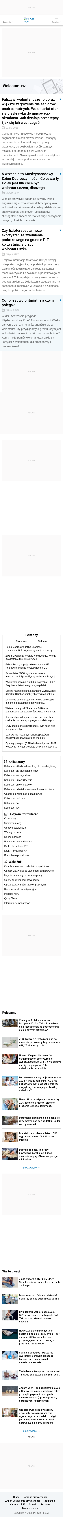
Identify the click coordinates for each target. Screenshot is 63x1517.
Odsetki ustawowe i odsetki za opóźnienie (27, 866)
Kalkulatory (17, 761)
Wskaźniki (16, 861)
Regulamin (49, 1500)
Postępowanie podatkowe (18, 841)
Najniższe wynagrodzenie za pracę (23, 875)
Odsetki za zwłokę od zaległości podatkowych (29, 870)
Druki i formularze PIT (16, 846)
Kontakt (33, 1504)
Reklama (45, 1504)
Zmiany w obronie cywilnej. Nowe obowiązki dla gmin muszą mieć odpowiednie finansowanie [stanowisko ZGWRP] (30, 701)
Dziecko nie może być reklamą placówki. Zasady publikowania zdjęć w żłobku (28, 736)
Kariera (14, 1504)
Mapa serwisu (30, 1508)
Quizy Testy (10, 898)
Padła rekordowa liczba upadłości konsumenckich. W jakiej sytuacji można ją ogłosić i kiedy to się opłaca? (29, 649)
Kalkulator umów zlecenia (18, 780)
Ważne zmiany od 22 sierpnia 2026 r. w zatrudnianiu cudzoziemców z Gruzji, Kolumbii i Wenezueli (31, 710)
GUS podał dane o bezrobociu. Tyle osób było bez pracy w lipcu (30, 727)
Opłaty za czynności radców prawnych (25, 884)
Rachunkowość (12, 837)
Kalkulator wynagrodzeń (17, 775)
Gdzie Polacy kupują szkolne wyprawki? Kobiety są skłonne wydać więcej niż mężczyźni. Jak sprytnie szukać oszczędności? (31, 666)
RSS (23, 1504)
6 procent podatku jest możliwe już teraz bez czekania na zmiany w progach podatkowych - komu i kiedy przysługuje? (30, 719)
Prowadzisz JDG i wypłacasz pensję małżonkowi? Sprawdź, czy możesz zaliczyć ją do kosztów (31, 675)
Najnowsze (21, 641)
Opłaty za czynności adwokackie (22, 880)
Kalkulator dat (11, 803)
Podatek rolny (11, 894)
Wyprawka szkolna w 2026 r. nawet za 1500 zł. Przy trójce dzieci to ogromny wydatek (31, 684)
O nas (16, 1497)
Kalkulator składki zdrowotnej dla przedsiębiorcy (30, 766)
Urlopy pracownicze (15, 827)
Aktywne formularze (23, 814)
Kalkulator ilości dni (15, 798)
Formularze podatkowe (16, 855)
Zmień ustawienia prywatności (22, 1500)
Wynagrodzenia (12, 832)
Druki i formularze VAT (16, 850)
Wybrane (42, 641)
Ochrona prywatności (35, 1497)
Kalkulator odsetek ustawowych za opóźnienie (29, 789)
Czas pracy (10, 818)
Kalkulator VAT (12, 807)
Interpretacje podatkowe (17, 903)
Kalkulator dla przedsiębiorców (21, 770)
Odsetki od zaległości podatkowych (23, 794)
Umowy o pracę (12, 823)
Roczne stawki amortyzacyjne (20, 889)
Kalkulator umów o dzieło (18, 784)
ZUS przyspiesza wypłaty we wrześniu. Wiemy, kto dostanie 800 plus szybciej (31, 657)
